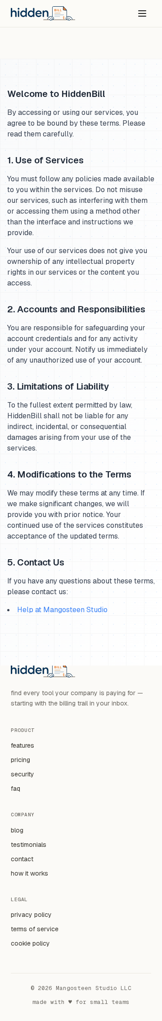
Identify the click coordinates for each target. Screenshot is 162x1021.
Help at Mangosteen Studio (62, 609)
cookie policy (30, 943)
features (22, 745)
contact (22, 859)
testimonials (28, 845)
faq (15, 788)
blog (17, 830)
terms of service (34, 929)
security (22, 774)
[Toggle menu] (142, 13)
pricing (20, 760)
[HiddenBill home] (43, 13)
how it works (29, 873)
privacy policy (31, 915)
